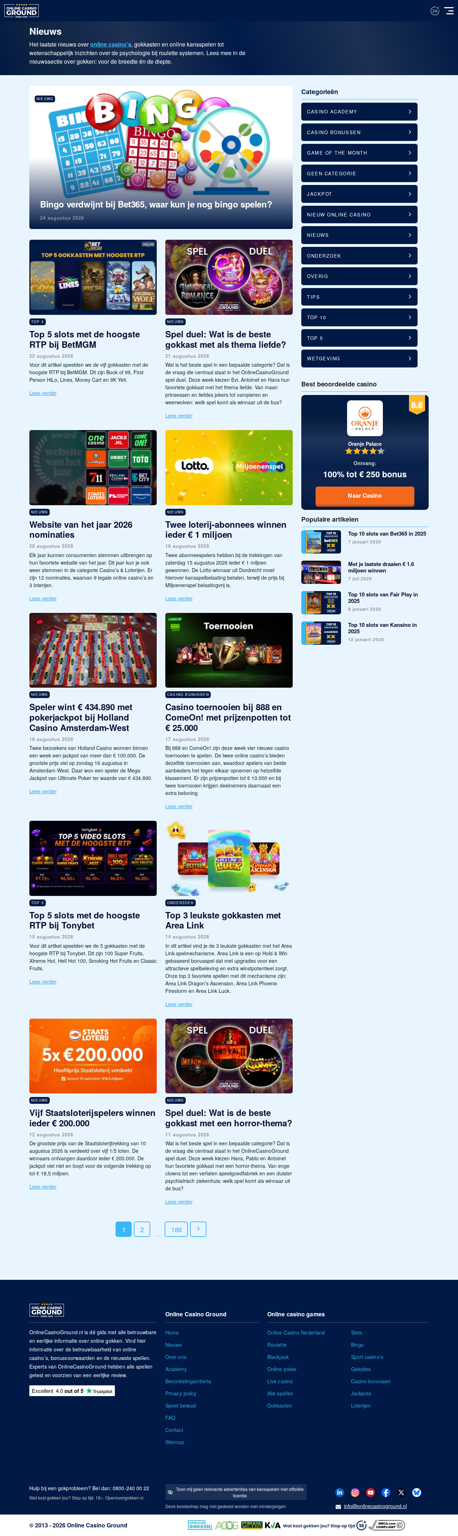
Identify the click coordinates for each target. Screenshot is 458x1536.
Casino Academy (332, 111)
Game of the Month (337, 152)
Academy (176, 1368)
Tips (313, 296)
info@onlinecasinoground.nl (375, 1506)
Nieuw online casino (339, 214)
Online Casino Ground (97, 1525)
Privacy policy (180, 1393)
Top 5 (315, 338)
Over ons (175, 1356)
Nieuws (318, 234)
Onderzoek (324, 255)
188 (176, 1229)
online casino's (110, 44)
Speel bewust (180, 1405)
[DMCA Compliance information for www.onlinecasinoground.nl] (387, 1525)
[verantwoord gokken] (434, 10)
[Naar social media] (339, 1492)
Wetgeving (323, 358)
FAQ (170, 1417)
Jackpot (319, 193)
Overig (317, 276)
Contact (174, 1429)
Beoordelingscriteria (188, 1381)
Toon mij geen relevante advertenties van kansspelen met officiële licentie (240, 1492)
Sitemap (174, 1441)
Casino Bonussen (334, 132)
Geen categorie (332, 173)
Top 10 (316, 317)
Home (172, 1332)
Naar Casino (365, 495)
